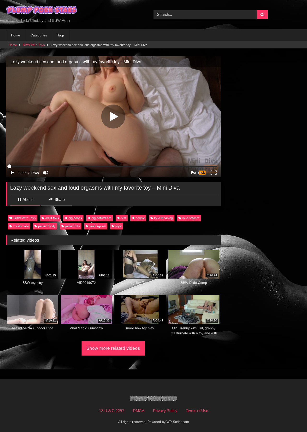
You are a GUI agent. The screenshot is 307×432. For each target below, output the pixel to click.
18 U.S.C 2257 (111, 411)
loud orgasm (190, 218)
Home (15, 35)
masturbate (21, 226)
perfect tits (72, 226)
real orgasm (97, 226)
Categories (38, 35)
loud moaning (163, 218)
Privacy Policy (165, 411)
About (27, 200)
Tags (61, 35)
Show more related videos (113, 348)
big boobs (75, 218)
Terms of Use (197, 411)
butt (123, 218)
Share (59, 200)
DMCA (138, 411)
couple (140, 218)
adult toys (52, 218)
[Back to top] (292, 417)
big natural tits (101, 218)
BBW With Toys (34, 45)
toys (118, 226)
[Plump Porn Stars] (42, 11)
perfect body (46, 226)
